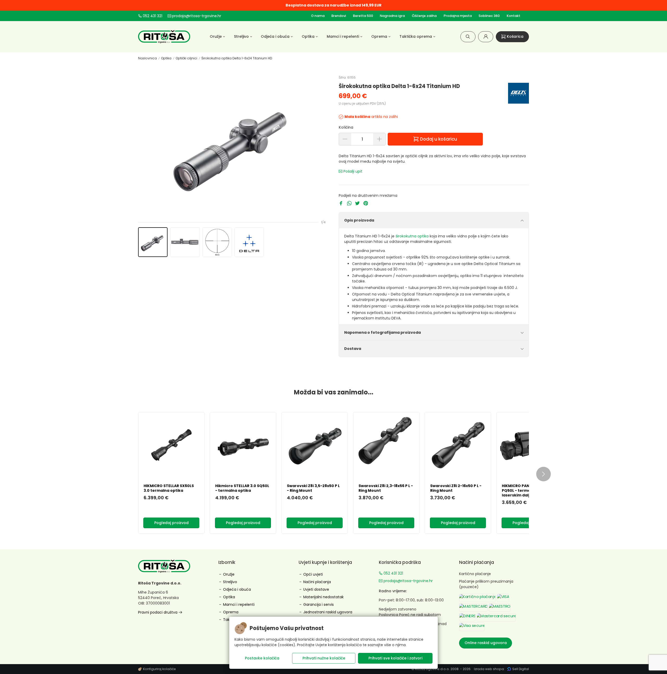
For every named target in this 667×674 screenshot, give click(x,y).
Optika (166, 58)
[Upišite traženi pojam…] (467, 36)
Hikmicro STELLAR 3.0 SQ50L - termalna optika (242, 488)
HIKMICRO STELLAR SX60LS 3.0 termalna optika (169, 488)
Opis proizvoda (359, 220)
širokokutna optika (412, 236)
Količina (346, 127)
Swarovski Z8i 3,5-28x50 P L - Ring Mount (313, 488)
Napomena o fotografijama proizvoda (382, 332)
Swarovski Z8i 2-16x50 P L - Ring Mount (455, 488)
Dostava (352, 348)
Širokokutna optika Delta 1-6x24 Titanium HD (236, 58)
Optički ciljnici (186, 58)
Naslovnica (147, 58)
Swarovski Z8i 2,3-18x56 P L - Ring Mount (386, 488)
